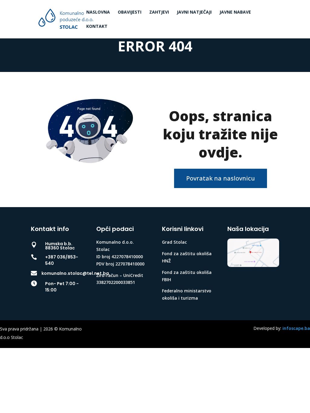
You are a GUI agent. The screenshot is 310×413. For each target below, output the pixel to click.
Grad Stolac (174, 242)
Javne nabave (235, 12)
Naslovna (98, 12)
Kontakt (96, 26)
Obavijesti (129, 12)
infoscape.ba (296, 328)
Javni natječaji (194, 12)
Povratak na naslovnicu (220, 178)
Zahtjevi (159, 12)
